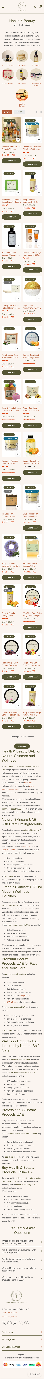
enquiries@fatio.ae (9, 1316)
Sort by (18, 112)
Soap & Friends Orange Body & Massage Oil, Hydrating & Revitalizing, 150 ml (10, 614)
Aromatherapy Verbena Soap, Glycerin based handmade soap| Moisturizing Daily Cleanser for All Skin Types (11, 200)
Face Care (22, 65)
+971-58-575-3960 (9, 1312)
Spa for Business (22, 105)
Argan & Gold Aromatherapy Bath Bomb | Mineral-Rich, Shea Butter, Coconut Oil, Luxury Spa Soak (32, 306)
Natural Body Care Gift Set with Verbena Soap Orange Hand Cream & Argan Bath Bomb (11, 147)
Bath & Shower (7, 83)
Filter (8, 112)
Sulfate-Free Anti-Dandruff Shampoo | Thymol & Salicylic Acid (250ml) (10, 253)
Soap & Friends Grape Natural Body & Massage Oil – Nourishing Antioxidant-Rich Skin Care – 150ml (32, 713)
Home (15, 25)
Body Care (36, 65)
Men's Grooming (8, 65)
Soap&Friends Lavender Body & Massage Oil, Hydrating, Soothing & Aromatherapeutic (32, 200)
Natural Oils (22, 83)
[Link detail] (8, 56)
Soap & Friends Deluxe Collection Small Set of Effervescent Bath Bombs (11, 409)
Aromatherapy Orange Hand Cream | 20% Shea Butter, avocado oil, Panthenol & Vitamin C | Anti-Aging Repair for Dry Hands (32, 253)
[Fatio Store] (22, 7)
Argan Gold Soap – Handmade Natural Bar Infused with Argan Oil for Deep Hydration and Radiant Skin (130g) (32, 409)
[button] (18, 140)
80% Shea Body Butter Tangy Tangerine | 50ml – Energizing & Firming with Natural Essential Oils (32, 614)
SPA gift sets (11, 1002)
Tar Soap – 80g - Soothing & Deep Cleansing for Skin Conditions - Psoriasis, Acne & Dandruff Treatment (11, 515)
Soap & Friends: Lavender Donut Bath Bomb (10, 564)
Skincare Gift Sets (36, 84)
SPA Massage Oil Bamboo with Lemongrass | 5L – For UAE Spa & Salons (32, 564)
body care (28, 782)
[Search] (35, 6)
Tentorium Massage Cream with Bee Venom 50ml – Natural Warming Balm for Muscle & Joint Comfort (11, 462)
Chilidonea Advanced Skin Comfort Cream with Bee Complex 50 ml (32, 147)
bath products (24, 995)
